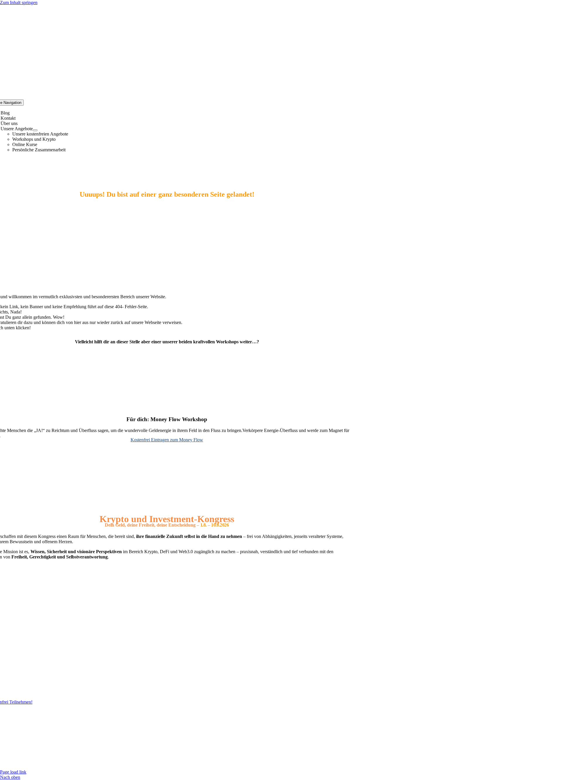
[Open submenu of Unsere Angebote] (35, 130)
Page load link (13, 771)
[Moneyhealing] (167, 407)
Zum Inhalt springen (18, 2)
